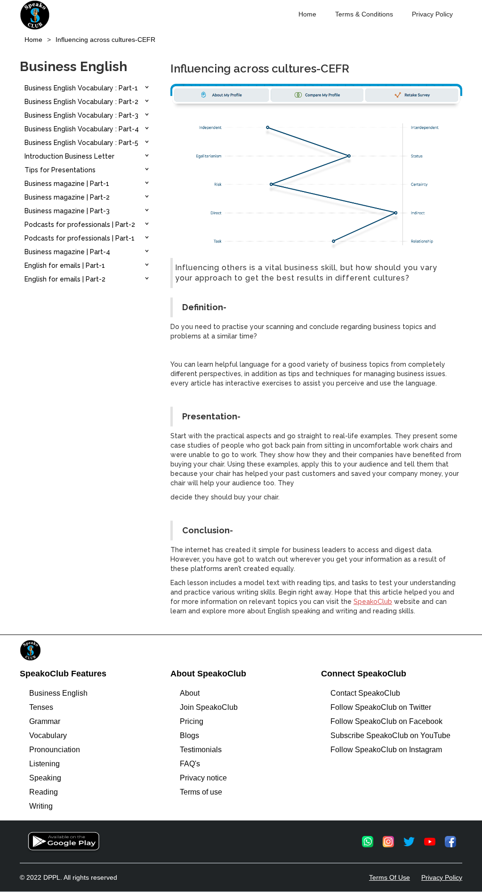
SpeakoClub (372, 601)
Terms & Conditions (364, 14)
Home (307, 14)
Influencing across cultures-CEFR (105, 39)
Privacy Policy (432, 14)
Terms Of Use (389, 877)
